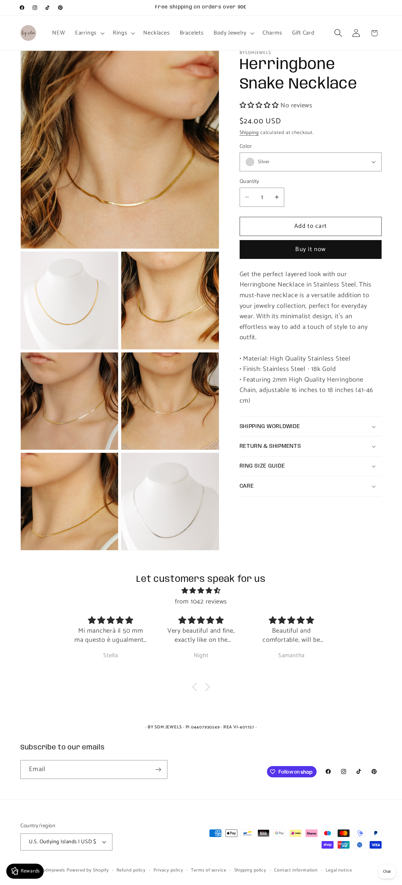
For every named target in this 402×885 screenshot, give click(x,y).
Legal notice (339, 869)
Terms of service (208, 869)
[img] (201, 591)
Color (246, 146)
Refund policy (131, 869)
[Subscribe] (158, 769)
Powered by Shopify (88, 870)
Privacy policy (168, 869)
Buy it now (310, 249)
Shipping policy (250, 869)
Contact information (296, 869)
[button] (89, 32)
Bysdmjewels (51, 870)
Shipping (249, 133)
